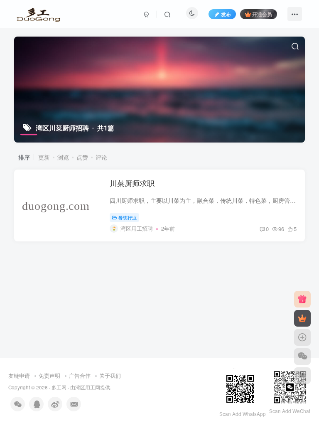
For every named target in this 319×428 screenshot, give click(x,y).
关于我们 (110, 375)
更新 (44, 157)
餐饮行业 (127, 217)
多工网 (59, 387)
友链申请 (19, 375)
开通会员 (262, 13)
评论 (101, 157)
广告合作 (80, 375)
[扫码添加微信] (302, 356)
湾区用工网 (87, 387)
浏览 (63, 157)
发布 (226, 13)
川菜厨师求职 (132, 182)
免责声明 (49, 375)
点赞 (82, 157)
